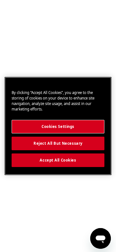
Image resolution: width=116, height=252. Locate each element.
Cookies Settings (58, 126)
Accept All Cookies (58, 160)
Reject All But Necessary (58, 143)
